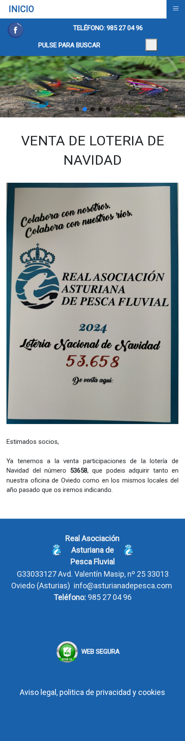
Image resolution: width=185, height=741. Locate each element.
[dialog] (151, 45)
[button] (77, 109)
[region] (92, 86)
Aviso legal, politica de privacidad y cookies (92, 692)
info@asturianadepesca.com (123, 585)
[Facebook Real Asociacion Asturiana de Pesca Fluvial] (15, 30)
